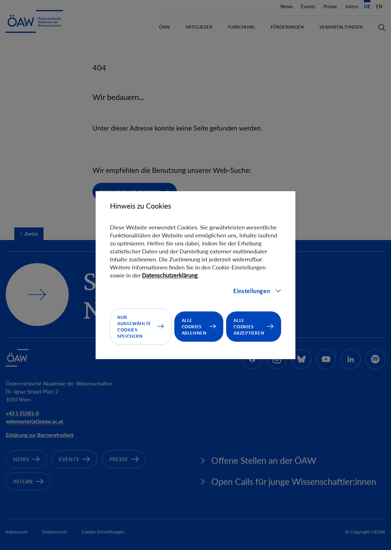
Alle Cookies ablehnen (194, 326)
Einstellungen (251, 290)
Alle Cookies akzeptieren (249, 326)
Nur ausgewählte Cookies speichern (134, 327)
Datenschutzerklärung (170, 275)
